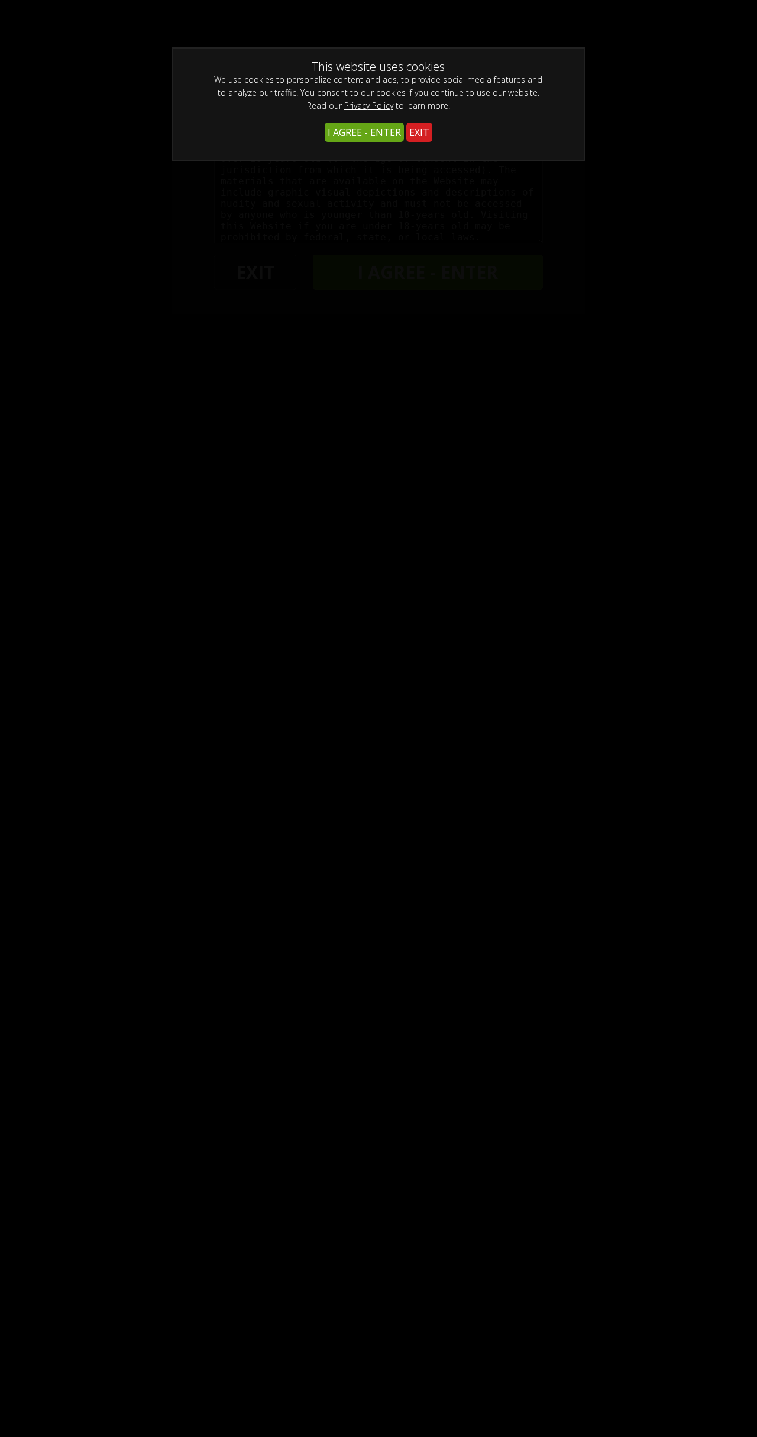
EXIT (419, 132)
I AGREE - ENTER (364, 132)
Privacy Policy (368, 105)
